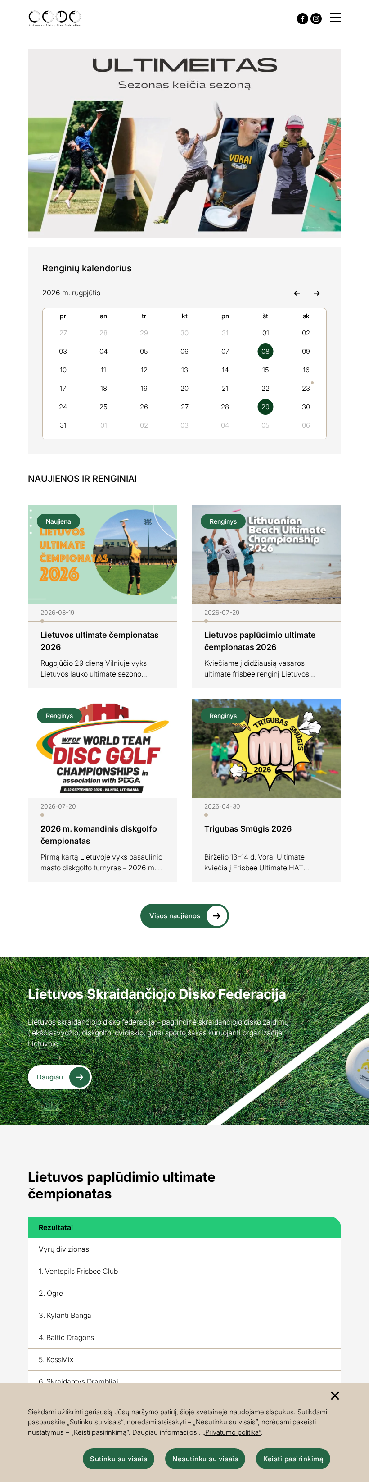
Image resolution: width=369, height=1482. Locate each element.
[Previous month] (297, 292)
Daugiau (50, 1077)
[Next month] (316, 292)
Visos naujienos (174, 915)
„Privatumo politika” (231, 1432)
